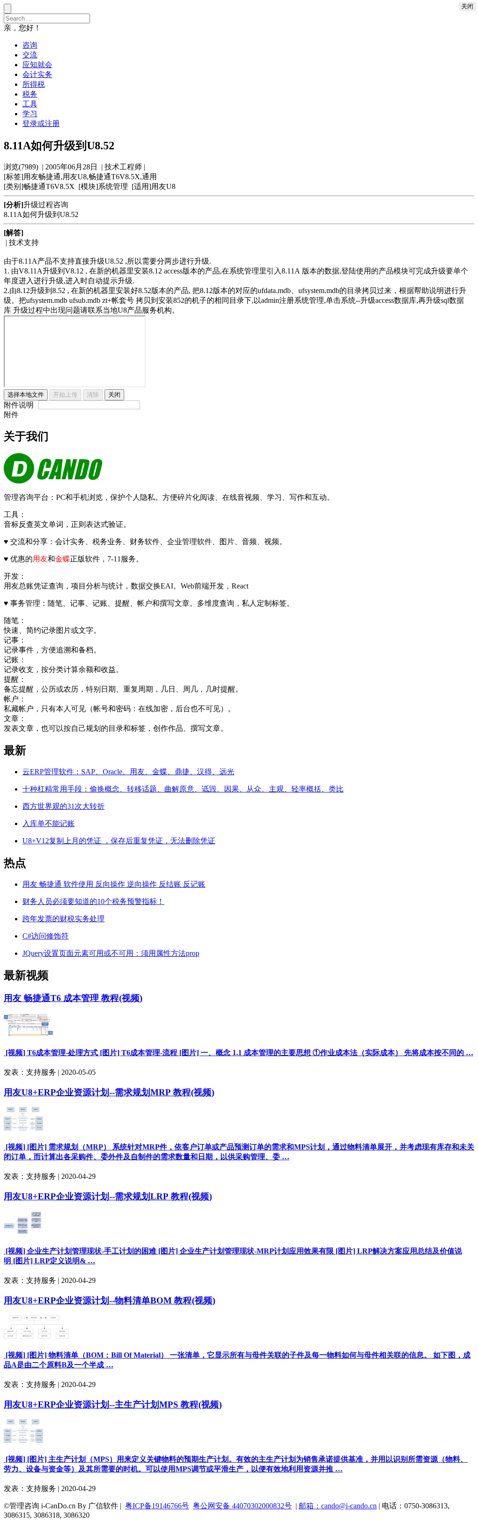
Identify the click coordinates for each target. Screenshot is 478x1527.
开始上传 (65, 394)
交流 (29, 55)
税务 (29, 94)
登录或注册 (41, 123)
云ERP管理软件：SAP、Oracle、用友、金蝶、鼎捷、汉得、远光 (128, 772)
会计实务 (37, 74)
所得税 (33, 84)
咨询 (29, 45)
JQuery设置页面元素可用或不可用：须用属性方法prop (110, 953)
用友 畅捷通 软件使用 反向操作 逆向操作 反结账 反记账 (113, 884)
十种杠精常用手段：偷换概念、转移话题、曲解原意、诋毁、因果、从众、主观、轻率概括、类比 (183, 789)
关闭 (114, 394)
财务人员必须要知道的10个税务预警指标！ (93, 901)
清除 (93, 394)
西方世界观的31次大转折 (63, 806)
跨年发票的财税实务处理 (63, 919)
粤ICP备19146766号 (157, 1506)
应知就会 (37, 65)
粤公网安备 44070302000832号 (242, 1506)
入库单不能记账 (48, 823)
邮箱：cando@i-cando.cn (338, 1506)
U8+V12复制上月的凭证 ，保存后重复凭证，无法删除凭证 (118, 841)
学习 (29, 114)
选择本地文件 (25, 394)
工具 (29, 104)
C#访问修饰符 (45, 936)
